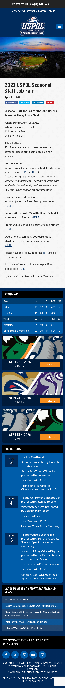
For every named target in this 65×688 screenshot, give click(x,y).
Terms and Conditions (35, 678)
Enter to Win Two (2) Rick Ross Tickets (24, 628)
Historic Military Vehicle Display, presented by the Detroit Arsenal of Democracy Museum (40, 555)
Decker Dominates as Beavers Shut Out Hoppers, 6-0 (31, 605)
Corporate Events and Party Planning (26, 642)
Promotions (13, 449)
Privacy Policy (11, 678)
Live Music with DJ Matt (35, 480)
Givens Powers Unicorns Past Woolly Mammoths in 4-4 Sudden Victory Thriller (32, 614)
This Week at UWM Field (17, 599)
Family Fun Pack (30, 515)
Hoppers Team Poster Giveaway (40, 564)
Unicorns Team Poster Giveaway (40, 526)
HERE (23, 172)
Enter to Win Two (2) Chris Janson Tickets (26, 621)
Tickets (50, 364)
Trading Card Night (32, 457)
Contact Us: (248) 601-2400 (32, 4)
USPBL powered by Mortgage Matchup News (30, 590)
